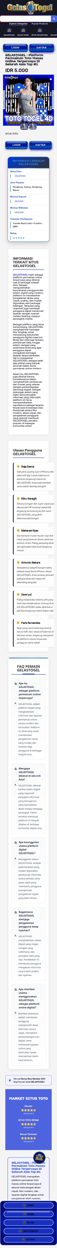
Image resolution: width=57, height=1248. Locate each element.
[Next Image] (51, 100)
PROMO (30, 1206)
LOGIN (15, 47)
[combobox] (25, 19)
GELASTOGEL (20, 274)
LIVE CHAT (30, 1238)
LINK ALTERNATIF (30, 1230)
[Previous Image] (5, 100)
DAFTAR (42, 47)
